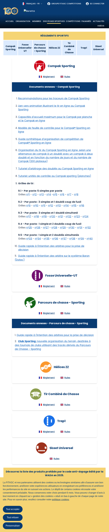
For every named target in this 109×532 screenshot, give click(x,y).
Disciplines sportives (54, 21)
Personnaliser (13, 525)
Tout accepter (12, 509)
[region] (65, 11)
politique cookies (60, 499)
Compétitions (73, 21)
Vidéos (100, 25)
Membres (36, 21)
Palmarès (86, 21)
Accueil (10, 21)
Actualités (98, 21)
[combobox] (32, 4)
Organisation (23, 21)
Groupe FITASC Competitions (66, 3)
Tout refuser (13, 517)
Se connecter (97, 3)
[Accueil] (10, 11)
